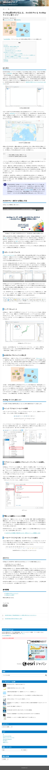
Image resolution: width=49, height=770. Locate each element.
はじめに (6, 45)
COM (5, 237)
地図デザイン (5, 742)
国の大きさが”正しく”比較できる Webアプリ (16, 684)
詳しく (23, 633)
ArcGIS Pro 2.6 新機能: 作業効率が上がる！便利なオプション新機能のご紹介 (22, 533)
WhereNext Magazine (7, 739)
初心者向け (5, 740)
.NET (17, 241)
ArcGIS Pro (18, 19)
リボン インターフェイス (11, 48)
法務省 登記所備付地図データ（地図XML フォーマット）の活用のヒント (21, 691)
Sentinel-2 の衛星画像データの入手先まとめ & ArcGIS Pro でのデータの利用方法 (23, 713)
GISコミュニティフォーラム (8, 737)
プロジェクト (39, 358)
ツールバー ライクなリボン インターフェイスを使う (17, 58)
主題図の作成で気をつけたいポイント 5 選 (15, 688)
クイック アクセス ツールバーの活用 (13, 53)
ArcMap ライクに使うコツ (9, 52)
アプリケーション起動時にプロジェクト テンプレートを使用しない (20, 55)
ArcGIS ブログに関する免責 (8, 638)
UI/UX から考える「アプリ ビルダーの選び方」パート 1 (18, 699)
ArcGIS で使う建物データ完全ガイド (14, 706)
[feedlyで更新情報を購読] (4, 606)
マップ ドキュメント (10, 49)
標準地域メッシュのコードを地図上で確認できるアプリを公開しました (21, 717)
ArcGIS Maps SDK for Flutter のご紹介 (13, 618)
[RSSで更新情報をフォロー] (6, 606)
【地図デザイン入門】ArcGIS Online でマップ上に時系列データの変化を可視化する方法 (25, 695)
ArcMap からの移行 (9, 595)
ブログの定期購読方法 (6, 635)
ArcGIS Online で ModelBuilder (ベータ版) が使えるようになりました (20, 615)
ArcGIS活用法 (7, 39)
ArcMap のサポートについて (11, 593)
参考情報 (6, 60)
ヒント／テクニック (8, 19)
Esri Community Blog (7, 736)
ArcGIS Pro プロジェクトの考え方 (13, 50)
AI (3, 734)
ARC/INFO (9, 73)
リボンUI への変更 (28, 189)
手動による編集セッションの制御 (13, 56)
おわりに (6, 59)
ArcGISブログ (10, 2)
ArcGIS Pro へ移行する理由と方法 (11, 46)
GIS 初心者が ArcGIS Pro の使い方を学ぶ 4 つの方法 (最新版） (20, 709)
